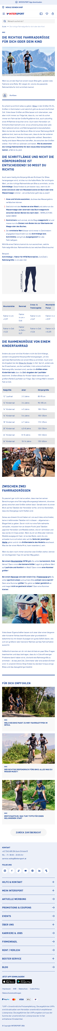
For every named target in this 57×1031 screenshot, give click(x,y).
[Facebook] (12, 870)
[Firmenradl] (28, 941)
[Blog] (28, 967)
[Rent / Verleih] (28, 950)
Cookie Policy (35, 989)
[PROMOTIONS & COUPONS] (28, 907)
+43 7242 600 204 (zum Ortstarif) (15, 851)
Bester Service (11, 958)
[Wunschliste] (47, 13)
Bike (3, 32)
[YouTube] (25, 870)
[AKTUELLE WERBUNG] (28, 899)
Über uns (8, 924)
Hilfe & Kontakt (12, 882)
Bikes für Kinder (25, 363)
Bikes (34, 106)
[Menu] (3, 13)
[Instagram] (5, 870)
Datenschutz (23, 989)
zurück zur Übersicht (28, 832)
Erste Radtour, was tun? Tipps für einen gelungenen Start (24, 817)
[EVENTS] (28, 916)
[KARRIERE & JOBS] (28, 933)
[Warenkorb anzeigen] (52, 13)
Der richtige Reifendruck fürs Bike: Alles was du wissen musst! (28, 770)
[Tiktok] (18, 870)
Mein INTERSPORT (12, 890)
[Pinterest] (32, 870)
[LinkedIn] (39, 870)
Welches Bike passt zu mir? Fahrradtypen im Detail (25, 724)
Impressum (6, 989)
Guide (4, 27)
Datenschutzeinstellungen (11, 993)
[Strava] (46, 870)
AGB (14, 989)
